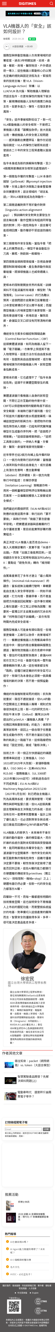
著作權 (41, 1285)
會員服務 (16, 1285)
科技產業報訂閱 (29, 1285)
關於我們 (6, 1285)
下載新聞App (14, 1298)
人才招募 (32, 1288)
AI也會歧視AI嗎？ (19, 1242)
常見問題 (23, 1288)
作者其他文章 (12, 1052)
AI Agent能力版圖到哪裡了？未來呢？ (27, 1250)
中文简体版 (22, 1293)
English (35, 1293)
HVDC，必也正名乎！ (21, 1274)
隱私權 (48, 1285)
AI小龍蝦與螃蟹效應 (20, 1259)
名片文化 (15, 1267)
